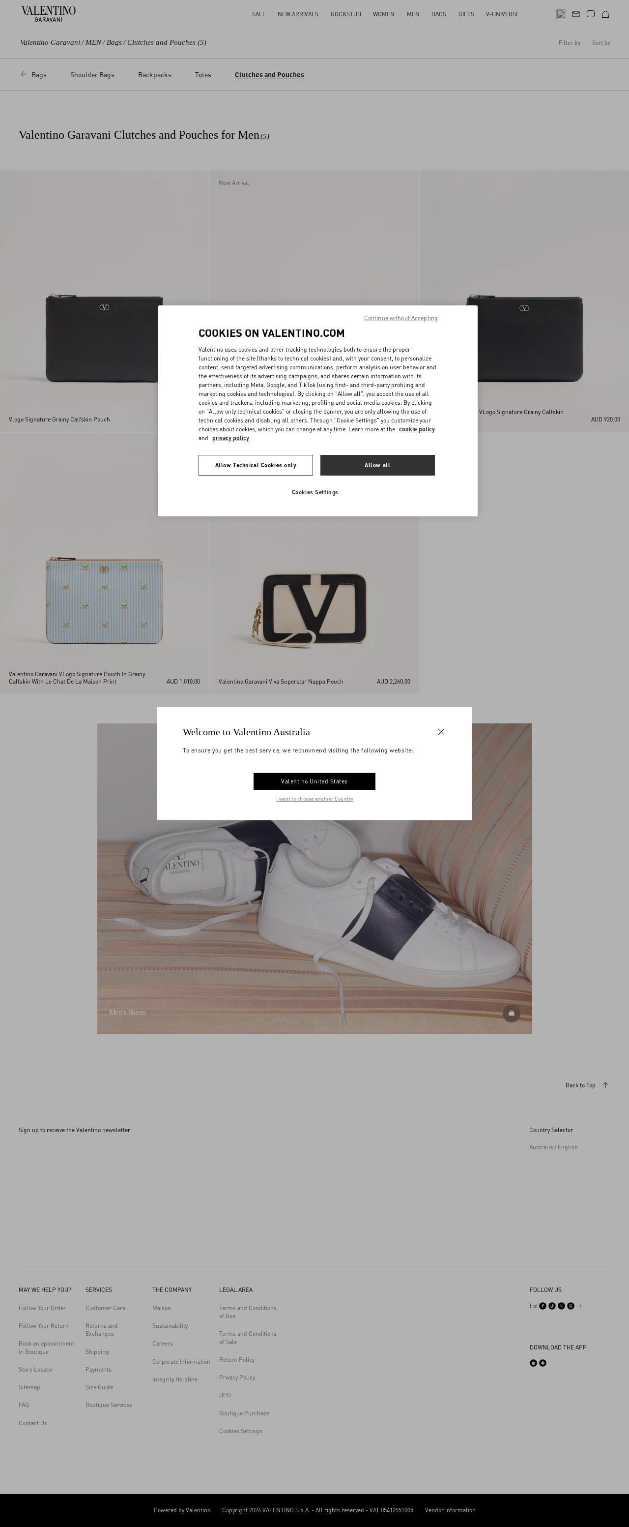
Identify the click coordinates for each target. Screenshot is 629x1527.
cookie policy (417, 429)
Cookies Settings (315, 492)
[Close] (441, 731)
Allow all (377, 465)
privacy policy (230, 438)
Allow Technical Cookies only (256, 465)
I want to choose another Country (314, 799)
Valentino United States (314, 781)
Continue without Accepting (401, 318)
